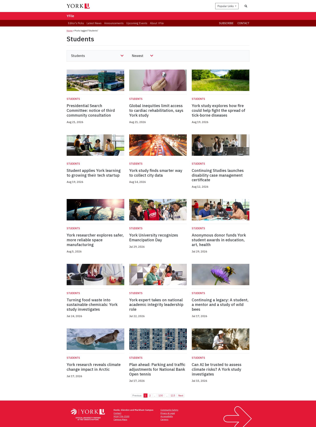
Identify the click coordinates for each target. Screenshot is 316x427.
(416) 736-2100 (121, 416)
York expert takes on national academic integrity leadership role (156, 304)
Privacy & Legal (167, 413)
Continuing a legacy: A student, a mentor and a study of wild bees (220, 304)
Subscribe (226, 23)
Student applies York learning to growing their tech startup (94, 173)
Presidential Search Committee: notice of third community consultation (91, 110)
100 (160, 395)
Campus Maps (120, 419)
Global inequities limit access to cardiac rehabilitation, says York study (156, 110)
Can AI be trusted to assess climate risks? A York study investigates (216, 369)
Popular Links (225, 6)
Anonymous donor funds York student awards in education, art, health (219, 239)
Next (180, 395)
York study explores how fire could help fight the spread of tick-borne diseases (218, 110)
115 (173, 395)
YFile (70, 16)
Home (70, 30)
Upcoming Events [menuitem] (136, 23)
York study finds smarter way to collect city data (155, 173)
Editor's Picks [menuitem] (76, 23)
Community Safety (169, 410)
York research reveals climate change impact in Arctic (94, 367)
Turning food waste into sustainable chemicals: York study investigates (92, 304)
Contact (243, 23)
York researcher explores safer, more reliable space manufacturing (95, 239)
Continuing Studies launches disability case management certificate (218, 175)
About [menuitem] (157, 23)
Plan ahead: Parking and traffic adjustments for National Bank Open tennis (157, 369)
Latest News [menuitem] (94, 23)
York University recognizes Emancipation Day (153, 237)
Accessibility (166, 416)
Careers (164, 419)
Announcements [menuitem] (114, 23)
